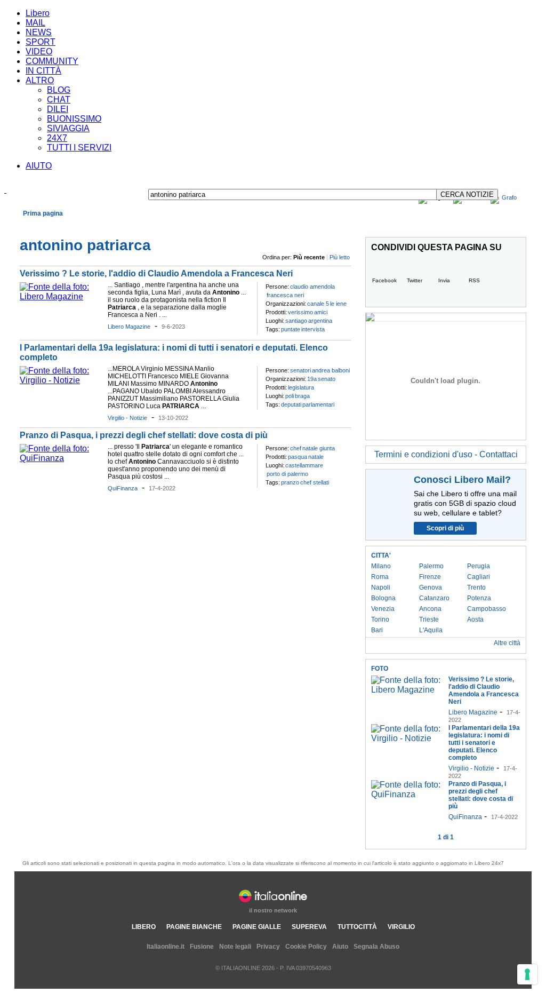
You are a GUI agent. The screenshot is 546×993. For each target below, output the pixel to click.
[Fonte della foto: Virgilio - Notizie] (61, 380)
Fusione (202, 946)
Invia (444, 280)
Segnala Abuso (376, 946)
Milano (381, 566)
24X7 (57, 137)
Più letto (340, 257)
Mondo (100, 225)
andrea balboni (331, 370)
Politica (126, 225)
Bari (377, 630)
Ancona (430, 609)
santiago (296, 320)
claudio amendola (312, 286)
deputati (291, 404)
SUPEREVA (309, 927)
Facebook (384, 280)
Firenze (430, 577)
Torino (380, 619)
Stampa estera (500, 225)
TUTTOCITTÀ (357, 927)
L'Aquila (431, 630)
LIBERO (144, 927)
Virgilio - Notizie (127, 418)
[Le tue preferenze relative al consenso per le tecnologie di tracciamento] (527, 974)
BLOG (58, 89)
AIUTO (39, 165)
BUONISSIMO (74, 118)
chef (295, 448)
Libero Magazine (129, 326)
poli (289, 396)
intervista (313, 329)
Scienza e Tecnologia (257, 225)
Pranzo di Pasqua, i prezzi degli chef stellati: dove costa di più (144, 435)
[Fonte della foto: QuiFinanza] (61, 458)
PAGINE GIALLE (256, 927)
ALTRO (40, 80)
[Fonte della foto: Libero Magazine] (61, 296)
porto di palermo (287, 474)
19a (312, 379)
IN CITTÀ (43, 70)
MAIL (35, 22)
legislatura (301, 387)
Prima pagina (43, 213)
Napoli (380, 587)
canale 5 (318, 303)
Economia (70, 225)
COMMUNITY (52, 61)
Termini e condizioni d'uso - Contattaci (446, 454)
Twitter (414, 280)
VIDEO (39, 51)
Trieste (429, 619)
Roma (380, 577)
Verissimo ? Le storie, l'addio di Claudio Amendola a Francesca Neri (156, 273)
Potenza (479, 598)
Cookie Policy (306, 946)
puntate (290, 329)
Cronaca (37, 225)
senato (326, 379)
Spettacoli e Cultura (170, 225)
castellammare (304, 465)
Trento (476, 587)
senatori (300, 370)
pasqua (297, 457)
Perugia (478, 566)
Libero (38, 13)
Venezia (383, 609)
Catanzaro (434, 598)
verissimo (300, 312)
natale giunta (318, 448)
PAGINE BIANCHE (194, 927)
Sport (212, 225)
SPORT (40, 41)
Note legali (235, 946)
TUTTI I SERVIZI (79, 147)
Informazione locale (439, 225)
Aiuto (340, 946)
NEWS (39, 32)
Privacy (268, 946)
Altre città (507, 643)
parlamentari (318, 404)
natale (316, 457)
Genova (430, 587)
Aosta (475, 619)
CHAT (58, 99)
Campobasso (486, 609)
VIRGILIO (401, 927)
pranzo (290, 482)
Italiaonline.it (165, 946)
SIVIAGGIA (68, 128)
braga (302, 396)
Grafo (509, 197)
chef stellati (314, 482)
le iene (338, 303)
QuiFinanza (123, 488)
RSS (474, 280)
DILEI (57, 109)
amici (320, 312)
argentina (320, 320)
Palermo (431, 566)
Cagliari (478, 577)
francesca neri (285, 295)
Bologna (383, 598)
